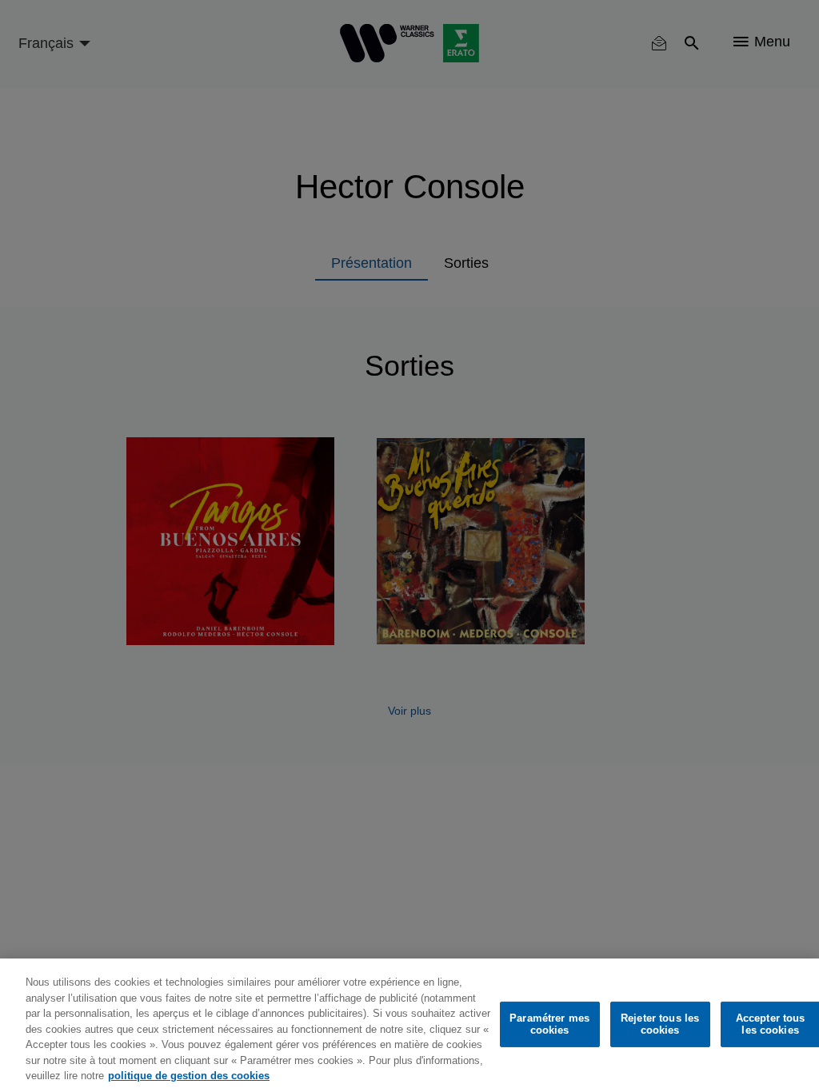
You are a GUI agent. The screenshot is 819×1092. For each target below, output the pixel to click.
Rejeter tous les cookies (660, 1024)
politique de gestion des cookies (189, 1076)
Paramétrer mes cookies (549, 1024)
